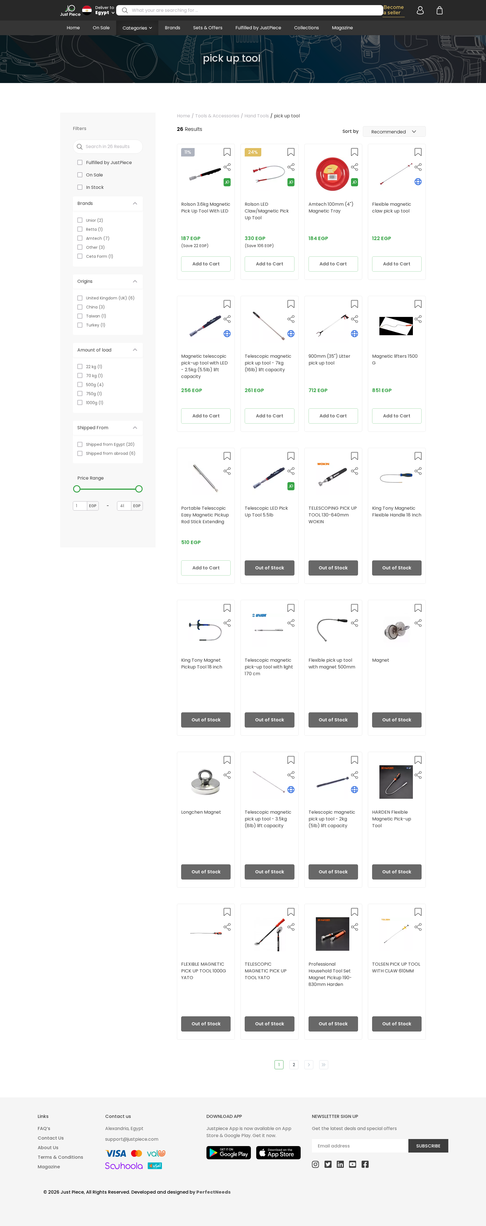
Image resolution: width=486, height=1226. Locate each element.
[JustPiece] (70, 10)
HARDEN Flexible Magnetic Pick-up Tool (391, 819)
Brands (172, 27)
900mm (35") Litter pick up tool (329, 359)
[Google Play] (228, 1152)
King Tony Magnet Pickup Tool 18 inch (201, 663)
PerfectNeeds (213, 1192)
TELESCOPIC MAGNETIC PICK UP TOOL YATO (266, 971)
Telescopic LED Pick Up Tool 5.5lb (266, 511)
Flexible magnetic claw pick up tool (391, 207)
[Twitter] (328, 1164)
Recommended (389, 132)
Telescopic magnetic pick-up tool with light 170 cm (269, 667)
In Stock (95, 187)
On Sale (101, 27)
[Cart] (439, 10)
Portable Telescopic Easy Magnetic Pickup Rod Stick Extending (205, 515)
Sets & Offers (207, 27)
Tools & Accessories (217, 116)
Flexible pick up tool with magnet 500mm (332, 663)
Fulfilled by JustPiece (258, 27)
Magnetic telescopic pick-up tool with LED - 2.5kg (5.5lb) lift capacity (204, 366)
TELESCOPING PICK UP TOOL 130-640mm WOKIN (333, 515)
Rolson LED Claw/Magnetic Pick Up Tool (267, 211)
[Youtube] (352, 1164)
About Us (48, 1147)
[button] (227, 152)
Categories (135, 28)
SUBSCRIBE (428, 1146)
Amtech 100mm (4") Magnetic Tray (331, 207)
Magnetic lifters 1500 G (395, 359)
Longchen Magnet (201, 812)
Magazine (342, 27)
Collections (306, 27)
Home (73, 27)
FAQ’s (44, 1128)
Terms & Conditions (60, 1157)
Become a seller (393, 10)
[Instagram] (315, 1164)
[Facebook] (365, 1164)
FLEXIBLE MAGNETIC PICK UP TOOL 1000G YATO (203, 971)
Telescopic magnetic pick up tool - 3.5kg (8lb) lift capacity (268, 819)
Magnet (380, 660)
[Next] (308, 1064)
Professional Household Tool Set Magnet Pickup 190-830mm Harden (330, 974)
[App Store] (278, 1152)
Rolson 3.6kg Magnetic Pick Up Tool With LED (205, 207)
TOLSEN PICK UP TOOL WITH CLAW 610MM (396, 967)
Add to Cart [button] (206, 264)
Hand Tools (256, 116)
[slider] (76, 489)
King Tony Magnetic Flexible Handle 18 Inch (396, 511)
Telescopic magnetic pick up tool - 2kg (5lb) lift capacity (332, 819)
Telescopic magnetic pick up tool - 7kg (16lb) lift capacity (268, 363)
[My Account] (419, 10)
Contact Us (51, 1138)
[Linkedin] (340, 1164)
